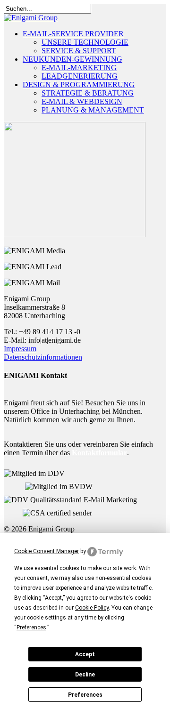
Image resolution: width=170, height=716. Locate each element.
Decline (85, 674)
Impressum (20, 349)
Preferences (85, 695)
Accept (85, 654)
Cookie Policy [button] (92, 607)
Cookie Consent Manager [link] (46, 551)
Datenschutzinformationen (43, 357)
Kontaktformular (99, 453)
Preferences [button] (31, 627)
